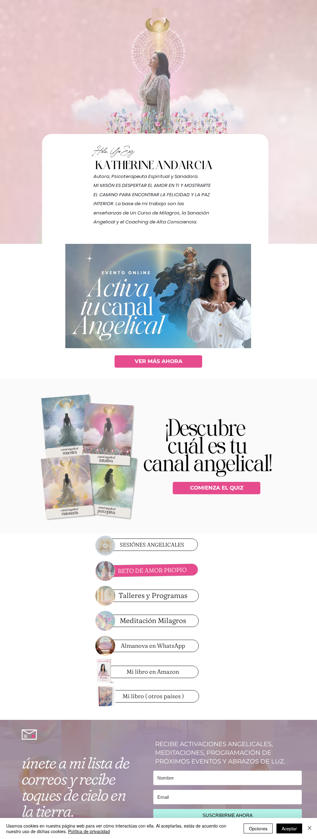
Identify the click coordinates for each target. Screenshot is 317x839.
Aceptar (289, 828)
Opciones (258, 828)
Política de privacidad (89, 831)
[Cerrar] (309, 828)
